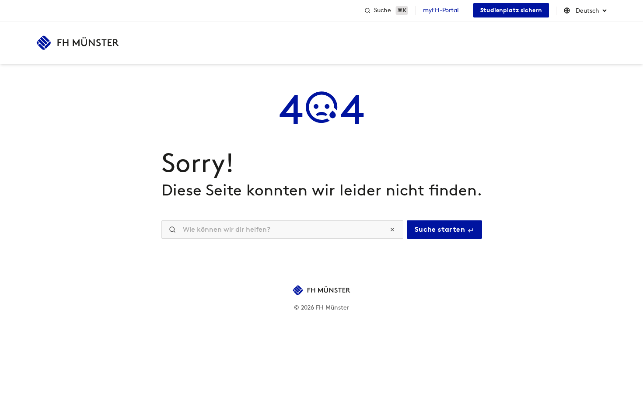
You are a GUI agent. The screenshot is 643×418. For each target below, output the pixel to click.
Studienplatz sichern (511, 10)
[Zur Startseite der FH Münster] (77, 43)
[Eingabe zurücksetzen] (392, 230)
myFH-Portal (441, 10)
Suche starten (441, 229)
